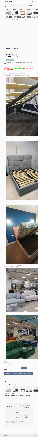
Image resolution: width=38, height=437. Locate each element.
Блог (16, 416)
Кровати (14, 19)
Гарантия (17, 417)
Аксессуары (27, 417)
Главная (6, 19)
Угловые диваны (27, 412)
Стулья (26, 416)
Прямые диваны (27, 411)
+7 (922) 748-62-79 (27, 405)
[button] (32, 2)
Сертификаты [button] (18, 412)
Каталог (10, 19)
